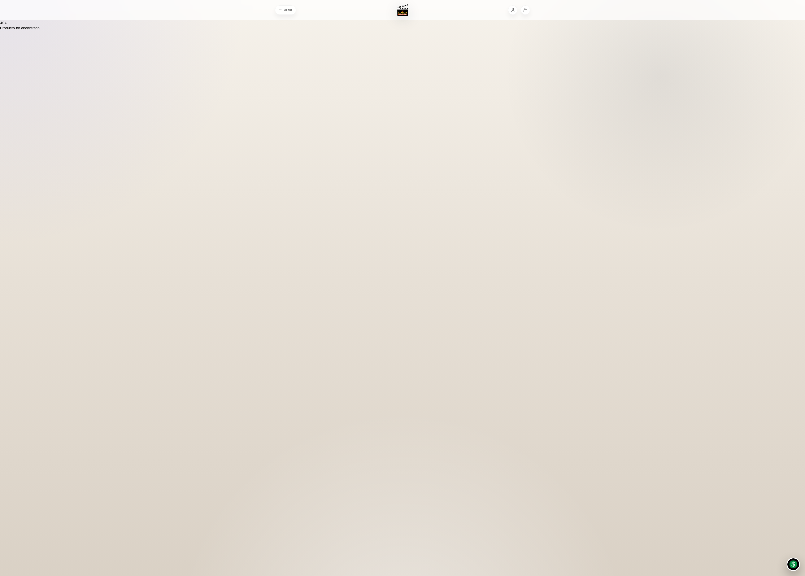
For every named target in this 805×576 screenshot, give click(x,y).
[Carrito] (525, 10)
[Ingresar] (512, 10)
